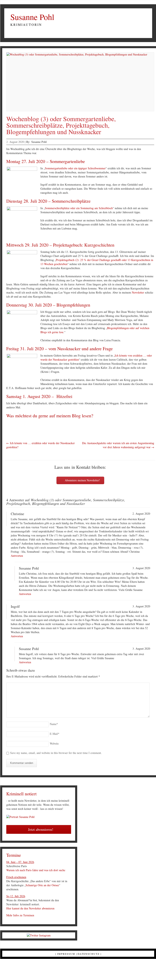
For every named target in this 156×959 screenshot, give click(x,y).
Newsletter (138, 292)
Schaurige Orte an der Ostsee (42, 885)
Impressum (66, 953)
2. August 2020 (15, 142)
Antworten (17, 556)
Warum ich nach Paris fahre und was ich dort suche (35, 870)
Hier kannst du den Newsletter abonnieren (30, 908)
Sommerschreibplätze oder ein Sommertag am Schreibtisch (79, 208)
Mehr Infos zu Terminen (20, 915)
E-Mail (54, 734)
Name (54, 724)
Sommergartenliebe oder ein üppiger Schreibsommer (75, 168)
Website (54, 743)
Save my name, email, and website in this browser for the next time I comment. (56, 753)
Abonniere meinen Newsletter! (82, 480)
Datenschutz (89, 953)
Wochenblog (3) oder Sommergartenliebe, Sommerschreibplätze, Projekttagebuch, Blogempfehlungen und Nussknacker (61, 125)
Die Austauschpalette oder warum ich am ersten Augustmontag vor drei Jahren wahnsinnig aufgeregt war (118, 445)
